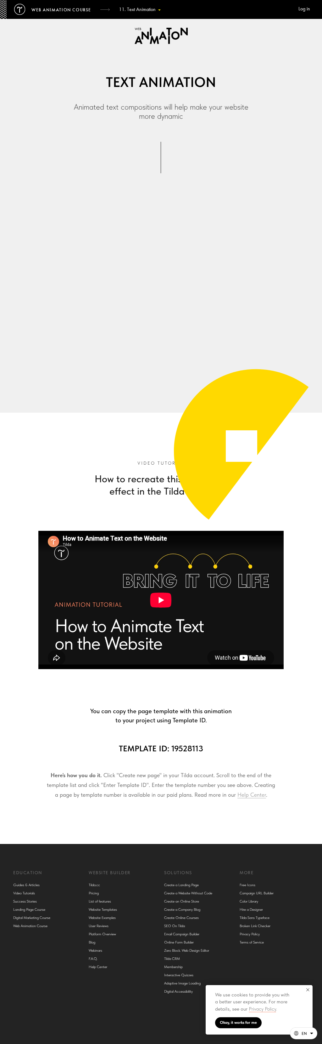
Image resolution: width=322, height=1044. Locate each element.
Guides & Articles (26, 885)
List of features (100, 901)
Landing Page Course (29, 909)
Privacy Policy (262, 1009)
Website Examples (102, 917)
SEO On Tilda (174, 926)
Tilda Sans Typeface (254, 917)
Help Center (251, 794)
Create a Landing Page (181, 885)
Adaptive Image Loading (182, 983)
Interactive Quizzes (178, 975)
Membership (173, 967)
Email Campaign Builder (181, 934)
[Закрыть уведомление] (308, 990)
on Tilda (245, 332)
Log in (304, 9)
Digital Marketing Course (31, 917)
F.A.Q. (93, 958)
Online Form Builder (179, 942)
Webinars (95, 950)
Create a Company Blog (182, 909)
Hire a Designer (251, 909)
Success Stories (25, 901)
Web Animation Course (30, 926)
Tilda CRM (172, 958)
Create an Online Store (181, 901)
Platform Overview (102, 934)
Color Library (249, 901)
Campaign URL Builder (257, 893)
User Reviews (98, 926)
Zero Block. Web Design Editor (186, 950)
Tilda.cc (94, 885)
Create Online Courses (181, 917)
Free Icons (247, 885)
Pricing (94, 893)
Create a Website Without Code (188, 893)
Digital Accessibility (178, 991)
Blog (92, 942)
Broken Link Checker (255, 926)
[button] (303, 1033)
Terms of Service (252, 942)
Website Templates (103, 909)
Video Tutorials (24, 893)
